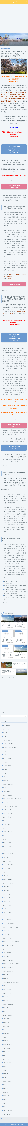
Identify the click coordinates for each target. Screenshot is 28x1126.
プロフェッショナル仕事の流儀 (11, 942)
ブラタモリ (6, 934)
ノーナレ (5, 909)
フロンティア (6, 931)
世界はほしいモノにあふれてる (11, 964)
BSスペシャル (6, 729)
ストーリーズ (6, 872)
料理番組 (5, 1008)
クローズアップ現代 (8, 854)
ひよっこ (5, 821)
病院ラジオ (6, 1059)
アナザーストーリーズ (9, 832)
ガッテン (5, 850)
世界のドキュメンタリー (9, 960)
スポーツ (5, 876)
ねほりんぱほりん (7, 813)
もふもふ (5, 828)
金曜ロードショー (7, 1096)
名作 (4, 986)
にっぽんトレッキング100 (10, 806)
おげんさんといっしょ (9, 784)
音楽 (4, 1103)
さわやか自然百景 (7, 795)
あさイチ (5, 780)
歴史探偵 (5, 1041)
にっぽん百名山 (7, 810)
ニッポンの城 (6, 901)
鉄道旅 (5, 1099)
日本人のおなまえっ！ (9, 1015)
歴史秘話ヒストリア (8, 1044)
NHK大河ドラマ (7, 758)
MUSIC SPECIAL (7, 740)
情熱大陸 (5, 1000)
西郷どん (5, 1085)
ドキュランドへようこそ (9, 898)
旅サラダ (5, 1011)
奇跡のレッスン (7, 993)
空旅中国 (5, 1074)
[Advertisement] (14, 18)
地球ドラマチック (7, 989)
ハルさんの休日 (7, 912)
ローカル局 (6, 956)
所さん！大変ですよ (8, 1004)
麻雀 (4, 1107)
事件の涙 (5, 978)
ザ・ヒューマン (7, 868)
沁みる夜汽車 (6, 1048)
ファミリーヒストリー (9, 923)
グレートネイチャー (8, 861)
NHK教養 (5, 762)
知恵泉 (5, 1070)
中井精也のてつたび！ (9, 971)
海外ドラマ (6, 1052)
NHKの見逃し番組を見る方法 (14, 448)
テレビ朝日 (6, 887)
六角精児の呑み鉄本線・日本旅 (11, 982)
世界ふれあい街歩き (8, 967)
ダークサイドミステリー (9, 883)
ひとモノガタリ (7, 817)
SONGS (5, 769)
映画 (4, 1030)
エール (5, 839)
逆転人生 (5, 1092)
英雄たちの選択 (7, 1081)
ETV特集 (5, 736)
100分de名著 (6, 725)
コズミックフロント (8, 865)
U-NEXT (5, 777)
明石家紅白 (6, 1022)
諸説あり (5, 1088)
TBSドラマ (6, 773)
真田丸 (5, 1066)
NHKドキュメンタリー (5, 48)
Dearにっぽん (6, 733)
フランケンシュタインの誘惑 (10, 927)
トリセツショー (7, 894)
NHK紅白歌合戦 (7, 766)
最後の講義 (6, 1033)
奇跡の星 (5, 997)
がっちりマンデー (7, 788)
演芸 (4, 1055)
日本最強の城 (6, 1019)
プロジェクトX (7, 938)
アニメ (5, 835)
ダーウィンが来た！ (8, 879)
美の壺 (5, 1077)
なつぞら (5, 802)
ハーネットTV (6, 916)
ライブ (5, 949)
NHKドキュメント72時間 (9, 747)
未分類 (5, 1037)
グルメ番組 (6, 857)
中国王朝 (5, 975)
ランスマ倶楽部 (7, 953)
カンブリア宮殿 (7, 846)
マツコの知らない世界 (9, 945)
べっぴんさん (6, 824)
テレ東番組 (6, 890)
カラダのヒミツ (7, 843)
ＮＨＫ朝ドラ (6, 1114)
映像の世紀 (6, 1026)
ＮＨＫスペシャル (7, 1110)
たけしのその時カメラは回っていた (12, 798)
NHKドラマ (6, 751)
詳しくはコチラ (14, 127)
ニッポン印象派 (7, 905)
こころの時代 (6, 791)
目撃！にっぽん (7, 1063)
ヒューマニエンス (7, 920)
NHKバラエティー (7, 754)
